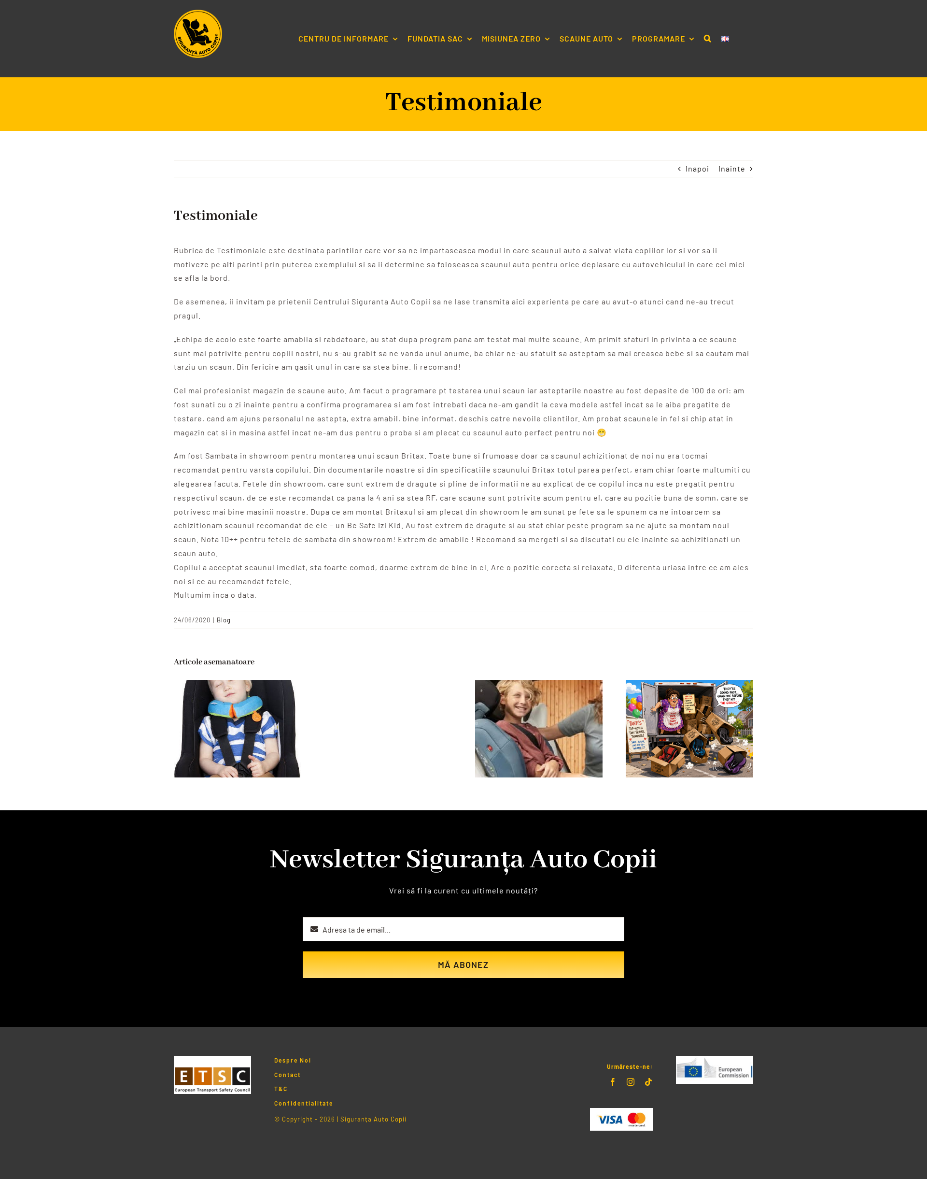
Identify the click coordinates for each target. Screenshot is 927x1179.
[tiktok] (649, 1082)
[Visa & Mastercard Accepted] (621, 1111)
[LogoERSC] (714, 1059)
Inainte (731, 168)
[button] (708, 38)
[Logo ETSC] (212, 1059)
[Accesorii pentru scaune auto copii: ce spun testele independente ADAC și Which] (237, 684)
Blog (224, 620)
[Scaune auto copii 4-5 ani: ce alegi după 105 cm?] (539, 684)
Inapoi (697, 168)
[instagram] (631, 1082)
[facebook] (613, 1082)
